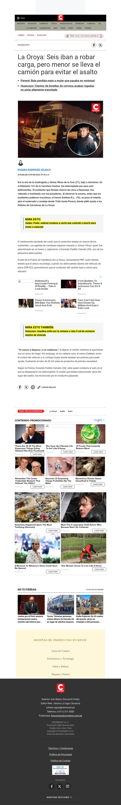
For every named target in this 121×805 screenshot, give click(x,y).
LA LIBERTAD (32, 28)
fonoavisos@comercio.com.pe (66, 715)
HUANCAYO (79, 24)
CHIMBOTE (44, 24)
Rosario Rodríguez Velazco (34, 170)
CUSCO (54, 24)
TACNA (78, 28)
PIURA (63, 28)
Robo (70, 411)
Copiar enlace (48, 387)
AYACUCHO (32, 24)
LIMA (56, 28)
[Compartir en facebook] (94, 45)
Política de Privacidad (60, 754)
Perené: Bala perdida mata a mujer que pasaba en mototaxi (58, 80)
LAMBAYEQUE (45, 28)
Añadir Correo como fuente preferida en (84, 36)
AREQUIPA (21, 24)
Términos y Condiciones (60, 748)
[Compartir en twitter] (100, 45)
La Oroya (53, 411)
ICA (99, 24)
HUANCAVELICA (66, 24)
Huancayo (24, 45)
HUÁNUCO (91, 24)
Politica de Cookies (60, 760)
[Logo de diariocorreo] (60, 18)
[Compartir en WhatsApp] (33, 387)
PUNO (70, 28)
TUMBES (88, 28)
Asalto (62, 411)
